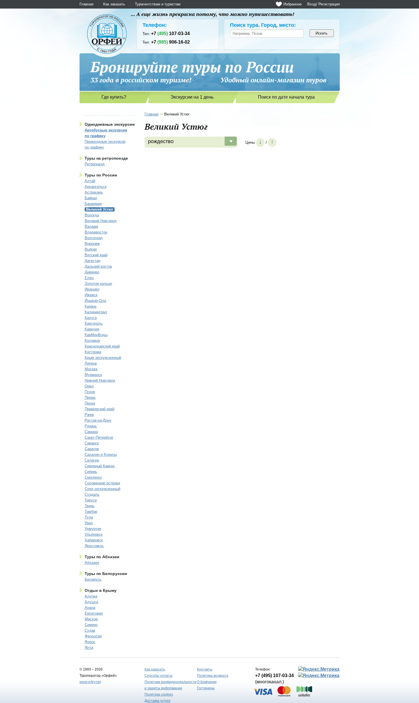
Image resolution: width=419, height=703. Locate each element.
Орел (89, 386)
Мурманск (93, 375)
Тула (89, 517)
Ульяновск (94, 534)
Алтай (90, 181)
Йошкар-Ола (95, 300)
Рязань (91, 426)
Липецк (91, 363)
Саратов (92, 449)
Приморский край (99, 409)
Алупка (91, 596)
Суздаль (92, 494)
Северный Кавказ (100, 466)
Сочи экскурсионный (102, 489)
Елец (89, 278)
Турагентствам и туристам (157, 4)
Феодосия (93, 636)
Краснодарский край (102, 346)
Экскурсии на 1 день (191, 97)
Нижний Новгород (100, 380)
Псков (90, 392)
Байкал (91, 198)
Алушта (91, 602)
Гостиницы (206, 688)
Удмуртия (93, 529)
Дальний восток (98, 266)
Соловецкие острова (102, 483)
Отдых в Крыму (101, 590)
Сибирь (91, 472)
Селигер (92, 460)
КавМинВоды (96, 335)
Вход (311, 4)
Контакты (204, 669)
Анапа (90, 608)
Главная (86, 4)
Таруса (91, 500)
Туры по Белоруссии (106, 573)
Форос (90, 642)
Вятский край (96, 255)
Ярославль (94, 546)
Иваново (92, 289)
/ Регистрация (328, 4)
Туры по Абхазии (102, 556)
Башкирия (93, 204)
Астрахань (94, 192)
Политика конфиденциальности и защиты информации (170, 685)
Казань (91, 306)
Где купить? (113, 97)
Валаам (91, 226)
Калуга (91, 318)
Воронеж (92, 243)
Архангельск (96, 186)
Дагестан (92, 261)
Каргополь (94, 323)
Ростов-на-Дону (98, 420)
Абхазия (92, 562)
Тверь (90, 506)
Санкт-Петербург (99, 437)
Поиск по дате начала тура (286, 97)
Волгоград (94, 238)
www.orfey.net (90, 682)
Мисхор (91, 619)
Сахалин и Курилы (101, 454)
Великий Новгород (101, 221)
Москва (91, 369)
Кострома (93, 352)
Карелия (92, 329)
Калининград (96, 312)
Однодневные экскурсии (110, 124)
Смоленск (93, 477)
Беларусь (93, 579)
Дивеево (92, 272)
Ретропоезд (95, 164)
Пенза (90, 403)
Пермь (90, 397)
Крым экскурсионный (103, 357)
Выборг (91, 249)
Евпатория (94, 613)
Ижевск (91, 295)
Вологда (92, 215)
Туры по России (101, 175)
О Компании (207, 682)
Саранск (92, 443)
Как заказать (114, 4)
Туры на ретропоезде (106, 158)
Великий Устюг (99, 209)
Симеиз (91, 625)
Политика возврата (212, 676)
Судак (90, 630)
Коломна (92, 340)
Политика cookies (159, 694)
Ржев (89, 415)
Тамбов (91, 511)
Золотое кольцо (98, 283)
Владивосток (96, 232)
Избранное (292, 4)
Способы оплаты (158, 676)
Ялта (89, 647)
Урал (89, 523)
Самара (91, 432)
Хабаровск (94, 540)
